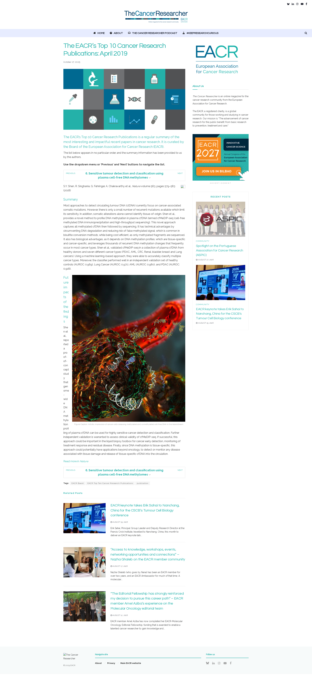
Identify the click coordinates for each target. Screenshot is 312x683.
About (118, 33)
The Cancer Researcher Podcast (154, 33)
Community (202, 241)
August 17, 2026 (120, 566)
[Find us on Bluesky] (288, 4)
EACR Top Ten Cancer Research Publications (110, 483)
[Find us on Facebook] (306, 4)
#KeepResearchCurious (203, 33)
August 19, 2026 (120, 522)
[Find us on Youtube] (302, 4)
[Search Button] (306, 33)
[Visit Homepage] (156, 18)
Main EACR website (130, 663)
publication (142, 483)
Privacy (111, 663)
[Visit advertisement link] (221, 157)
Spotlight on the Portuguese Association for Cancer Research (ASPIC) (219, 250)
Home (101, 33)
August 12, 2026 (120, 615)
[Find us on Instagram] (297, 4)
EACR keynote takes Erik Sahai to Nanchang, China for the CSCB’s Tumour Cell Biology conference (145, 510)
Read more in (75, 461)
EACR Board (78, 483)
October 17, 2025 (71, 62)
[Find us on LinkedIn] (293, 4)
